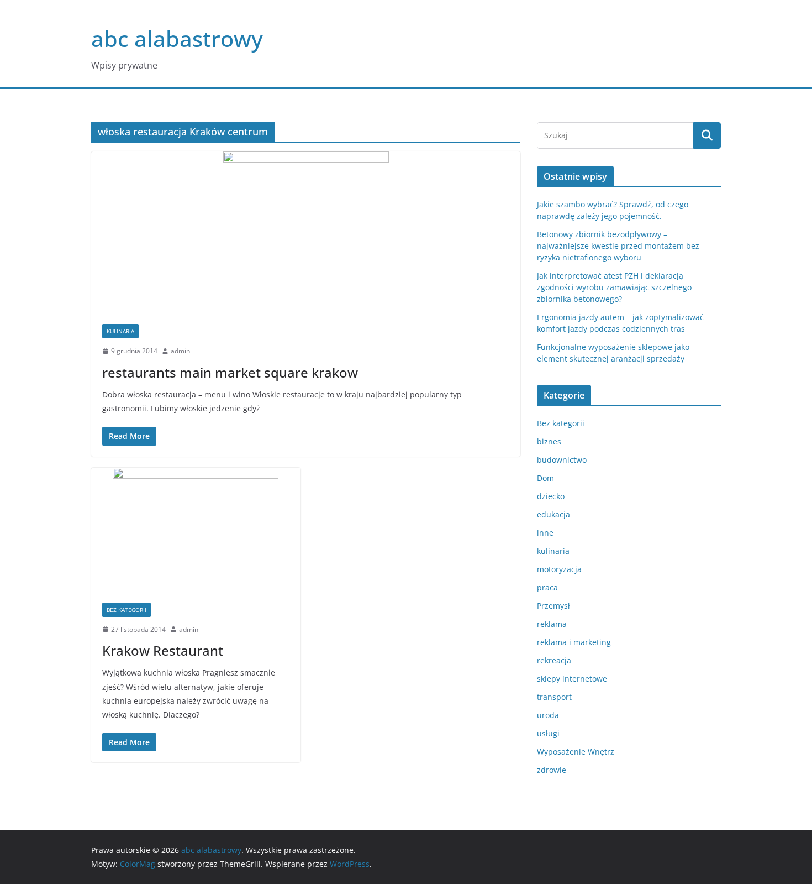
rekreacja (554, 660)
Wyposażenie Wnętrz (575, 751)
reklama (552, 624)
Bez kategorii (126, 610)
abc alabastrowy (177, 38)
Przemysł (553, 605)
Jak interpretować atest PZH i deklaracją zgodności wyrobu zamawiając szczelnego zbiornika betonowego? (614, 287)
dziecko (551, 496)
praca (547, 587)
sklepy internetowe (572, 678)
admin (180, 350)
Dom (545, 478)
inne (545, 532)
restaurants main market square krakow (230, 372)
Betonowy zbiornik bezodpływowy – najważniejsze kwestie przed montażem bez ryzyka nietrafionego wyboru (618, 246)
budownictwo (562, 459)
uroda (548, 715)
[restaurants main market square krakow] (305, 232)
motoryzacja (559, 569)
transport (554, 697)
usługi (548, 733)
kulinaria (120, 331)
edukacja (553, 514)
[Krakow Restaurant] (195, 530)
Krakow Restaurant (162, 650)
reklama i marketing (574, 642)
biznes (549, 441)
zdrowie (551, 770)
